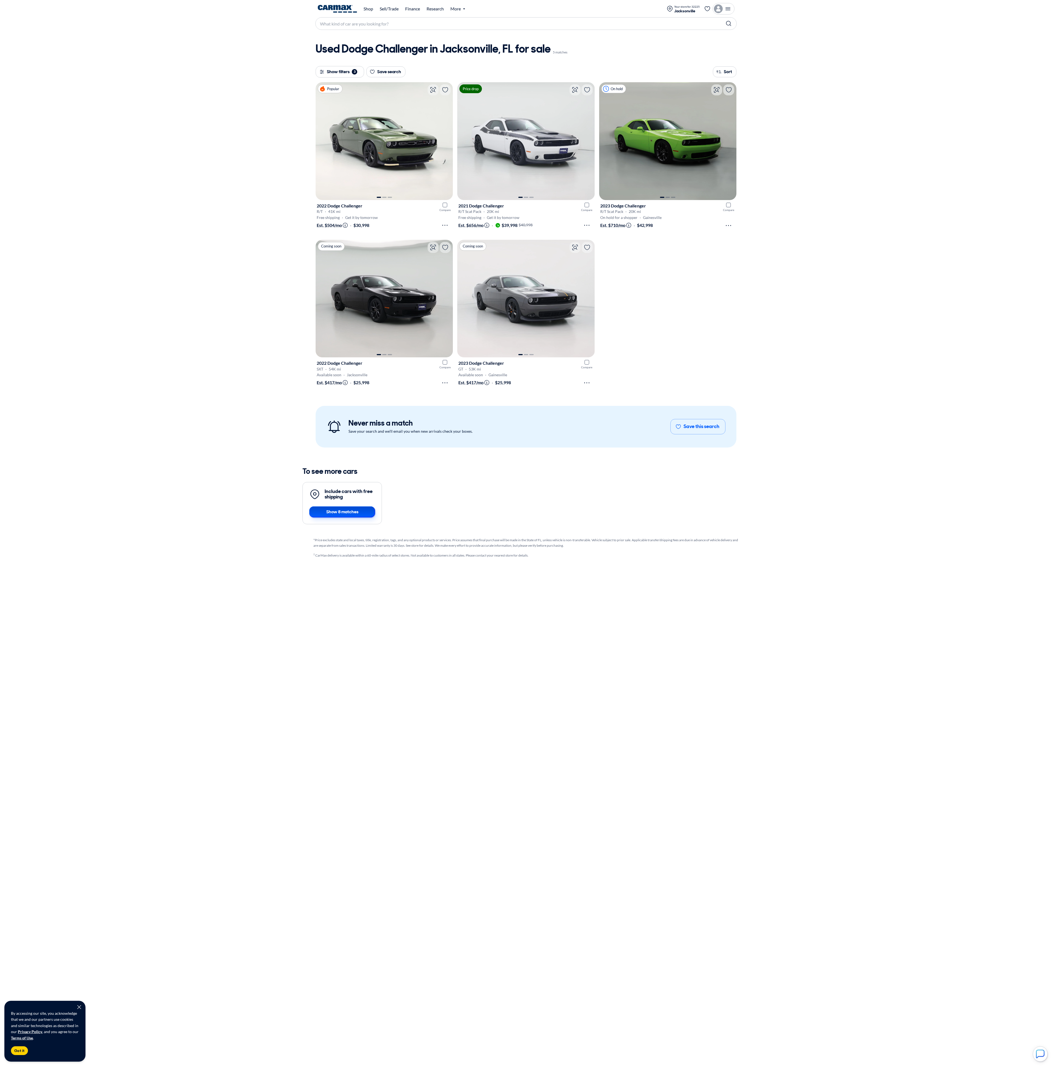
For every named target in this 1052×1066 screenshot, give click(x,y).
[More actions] (445, 225)
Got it (19, 1050)
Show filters (341, 72)
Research (435, 8)
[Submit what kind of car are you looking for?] (728, 24)
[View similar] (433, 89)
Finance (412, 8)
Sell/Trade (389, 8)
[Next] (446, 141)
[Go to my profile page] (723, 8)
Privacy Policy (30, 1031)
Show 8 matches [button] (342, 512)
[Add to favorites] (445, 89)
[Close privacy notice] (79, 1007)
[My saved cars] (707, 8)
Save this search (701, 426)
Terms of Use (22, 1038)
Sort (728, 72)
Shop (368, 8)
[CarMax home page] (337, 9)
